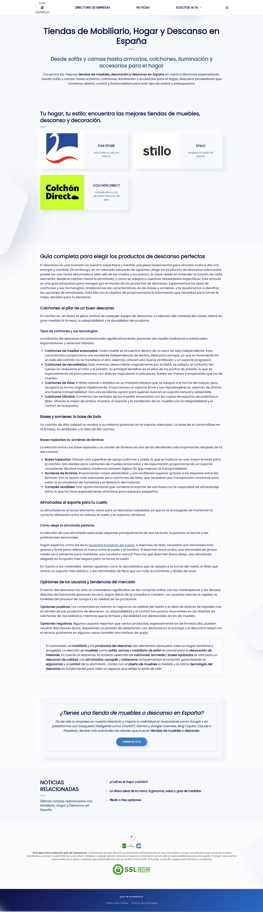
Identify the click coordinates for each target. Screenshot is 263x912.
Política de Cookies (116, 903)
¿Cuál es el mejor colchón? (129, 782)
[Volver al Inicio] (42, 7)
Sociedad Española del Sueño (111, 545)
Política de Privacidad (144, 903)
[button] (227, 7)
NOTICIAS (143, 7)
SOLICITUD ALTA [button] (187, 7)
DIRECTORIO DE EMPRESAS (92, 7)
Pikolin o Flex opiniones (125, 800)
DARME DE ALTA (132, 741)
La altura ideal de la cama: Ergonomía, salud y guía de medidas (155, 791)
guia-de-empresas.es (131, 896)
